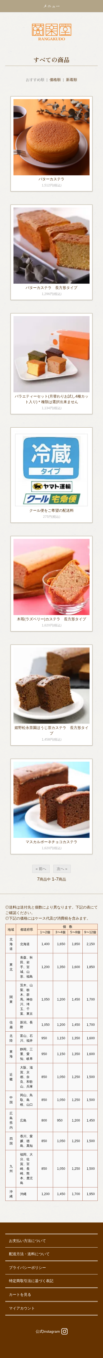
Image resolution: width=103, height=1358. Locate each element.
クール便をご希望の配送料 (51, 510)
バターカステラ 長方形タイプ (51, 288)
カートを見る (20, 1294)
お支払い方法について (27, 1241)
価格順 (55, 80)
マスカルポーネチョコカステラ (51, 842)
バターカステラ (51, 179)
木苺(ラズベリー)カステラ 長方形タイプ (51, 619)
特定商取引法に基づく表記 (31, 1281)
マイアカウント (22, 1308)
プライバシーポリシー (27, 1267)
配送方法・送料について (29, 1254)
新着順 (71, 80)
